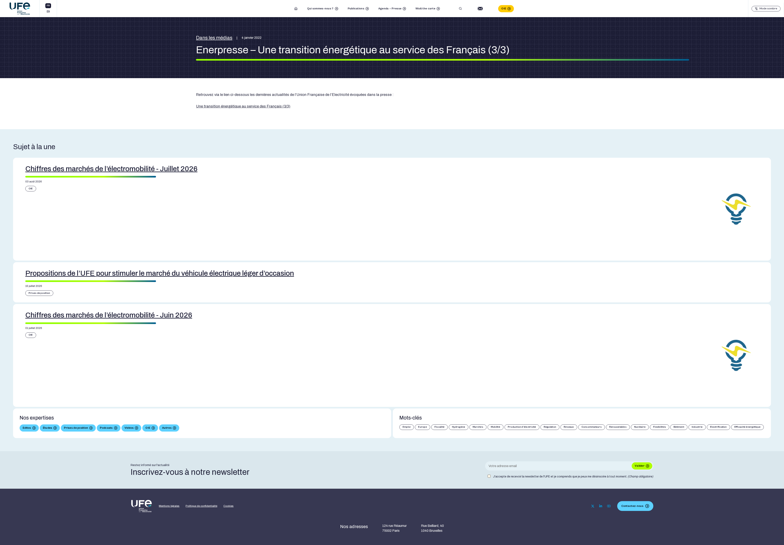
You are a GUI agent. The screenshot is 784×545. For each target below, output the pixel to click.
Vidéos (129, 428)
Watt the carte (425, 8)
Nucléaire (640, 427)
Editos (27, 428)
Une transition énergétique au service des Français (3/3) (243, 106)
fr (48, 5)
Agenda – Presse (389, 8)
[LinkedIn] (600, 506)
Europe (422, 427)
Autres (167, 428)
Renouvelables (618, 427)
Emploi (407, 427)
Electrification (718, 427)
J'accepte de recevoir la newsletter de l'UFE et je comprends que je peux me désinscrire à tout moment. (573, 476)
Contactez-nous (632, 506)
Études (47, 428)
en (48, 11)
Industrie (697, 427)
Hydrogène (458, 427)
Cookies (228, 506)
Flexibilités (659, 427)
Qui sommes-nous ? (320, 8)
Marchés (478, 427)
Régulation (550, 427)
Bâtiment (679, 427)
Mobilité (495, 427)
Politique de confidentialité (201, 506)
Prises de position (39, 293)
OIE (503, 8)
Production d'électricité (522, 427)
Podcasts (106, 428)
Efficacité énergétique (747, 427)
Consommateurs (591, 427)
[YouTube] (609, 506)
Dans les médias (214, 37)
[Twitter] (592, 506)
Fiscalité (439, 427)
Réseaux (569, 427)
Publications (356, 8)
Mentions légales (169, 506)
